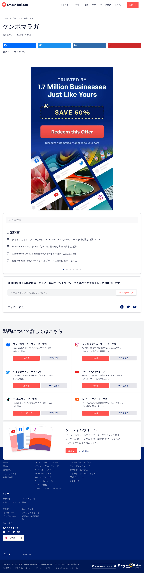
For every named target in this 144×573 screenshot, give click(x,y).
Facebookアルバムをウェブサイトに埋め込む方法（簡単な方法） (45, 246)
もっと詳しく (22, 413)
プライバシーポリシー (23, 568)
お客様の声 (8, 477)
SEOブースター (77, 477)
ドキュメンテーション (12, 503)
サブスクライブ (126, 292)
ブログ (108, 5)
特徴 (77, 5)
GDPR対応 (74, 481)
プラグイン (65, 5)
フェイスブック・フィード (47, 462)
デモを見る (54, 358)
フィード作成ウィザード (81, 462)
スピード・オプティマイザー (82, 473)
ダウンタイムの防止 (79, 470)
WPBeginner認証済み (30, 517)
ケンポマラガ (21, 26)
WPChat (27, 554)
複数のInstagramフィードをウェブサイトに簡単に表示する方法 (44, 260)
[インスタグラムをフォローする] (8, 531)
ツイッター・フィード (45, 470)
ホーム (6, 18)
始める (21, 358)
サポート (96, 5)
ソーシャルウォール (44, 481)
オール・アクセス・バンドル (48, 488)
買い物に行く (9, 512)
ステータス (8, 523)
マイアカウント (29, 498)
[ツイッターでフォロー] (13, 531)
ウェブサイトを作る (31, 512)
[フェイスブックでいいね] (4, 531)
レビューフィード (43, 477)
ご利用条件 (7, 568)
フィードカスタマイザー (81, 466)
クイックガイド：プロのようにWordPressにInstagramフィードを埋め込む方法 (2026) (56, 239)
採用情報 (7, 470)
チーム (6, 462)
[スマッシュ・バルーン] (15, 5)
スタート (133, 5)
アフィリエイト (10, 473)
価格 (87, 5)
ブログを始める (10, 516)
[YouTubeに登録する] (18, 531)
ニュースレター (29, 509)
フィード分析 (41, 485)
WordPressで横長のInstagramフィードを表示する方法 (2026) (44, 253)
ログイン (118, 5)
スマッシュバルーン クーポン (67, 568)
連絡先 (6, 466)
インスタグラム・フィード (47, 466)
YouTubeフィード (43, 473)
